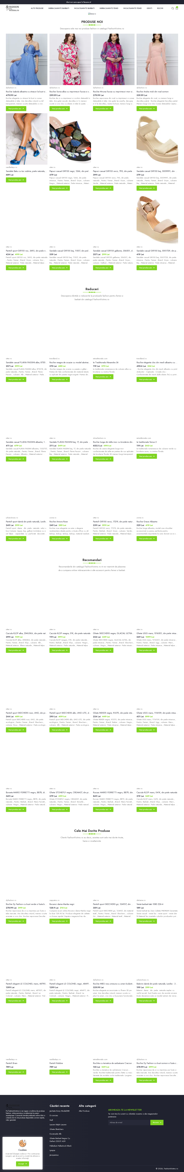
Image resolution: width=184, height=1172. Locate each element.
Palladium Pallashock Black (60, 1145)
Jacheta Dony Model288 (59, 1110)
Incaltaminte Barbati (84, 8)
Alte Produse (37, 8)
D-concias (54, 1115)
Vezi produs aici (14, 108)
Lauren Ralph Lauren (58, 1124)
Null (51, 1120)
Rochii (160, 8)
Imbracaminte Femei (109, 8)
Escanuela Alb (55, 1133)
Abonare (156, 1122)
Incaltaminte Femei (132, 8)
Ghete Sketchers (56, 1129)
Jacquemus (54, 1154)
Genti (149, 8)
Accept (21, 1163)
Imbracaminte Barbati (58, 8)
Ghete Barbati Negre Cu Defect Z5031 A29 (60, 1140)
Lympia (52, 1150)
